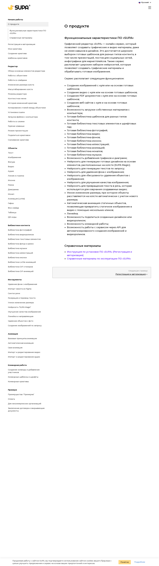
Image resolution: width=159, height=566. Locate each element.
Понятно (124, 562)
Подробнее (139, 562)
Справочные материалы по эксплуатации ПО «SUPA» (99, 258)
